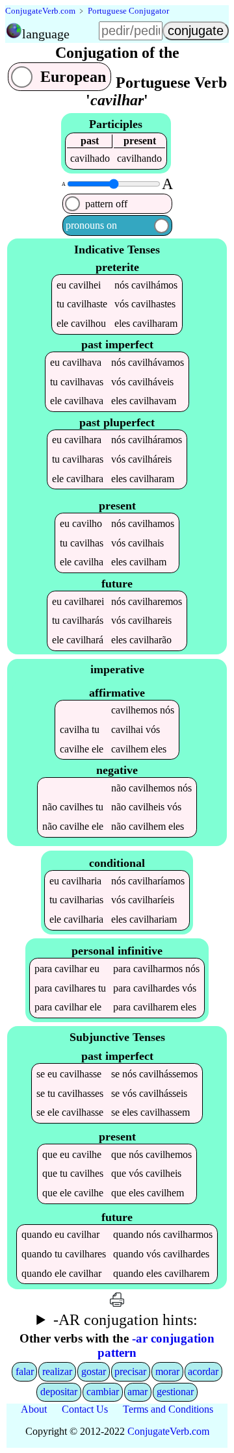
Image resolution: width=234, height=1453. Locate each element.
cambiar (102, 1391)
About (34, 1409)
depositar (58, 1391)
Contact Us (85, 1409)
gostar (93, 1371)
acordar (203, 1371)
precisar (130, 1371)
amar (137, 1391)
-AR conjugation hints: (125, 1319)
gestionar (175, 1391)
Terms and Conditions (168, 1409)
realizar (57, 1371)
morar (167, 1371)
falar (25, 1371)
